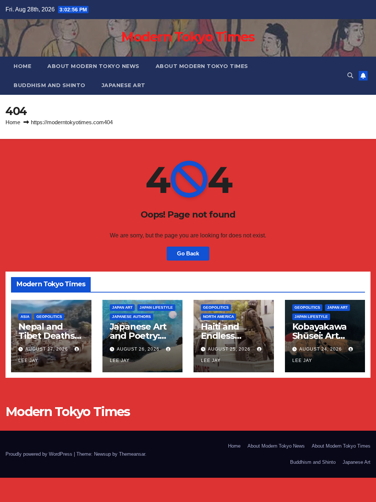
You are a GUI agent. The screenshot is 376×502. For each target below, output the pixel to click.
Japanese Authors (131, 317)
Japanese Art (123, 85)
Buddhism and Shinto (50, 85)
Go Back (188, 253)
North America (218, 317)
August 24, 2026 (321, 349)
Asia (25, 317)
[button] (350, 75)
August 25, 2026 (230, 349)
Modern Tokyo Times (187, 37)
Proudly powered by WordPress (40, 454)
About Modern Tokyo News (93, 66)
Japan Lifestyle (156, 307)
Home (22, 66)
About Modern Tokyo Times (202, 66)
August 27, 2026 (47, 349)
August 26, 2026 (139, 349)
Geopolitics (49, 317)
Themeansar (132, 454)
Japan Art (122, 307)
